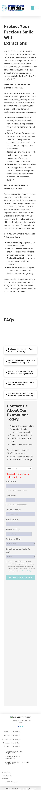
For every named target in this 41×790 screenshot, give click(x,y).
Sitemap (5, 779)
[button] (27, 8)
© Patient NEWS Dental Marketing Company (20, 789)
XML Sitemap (6, 775)
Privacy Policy (7, 772)
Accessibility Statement (10, 782)
